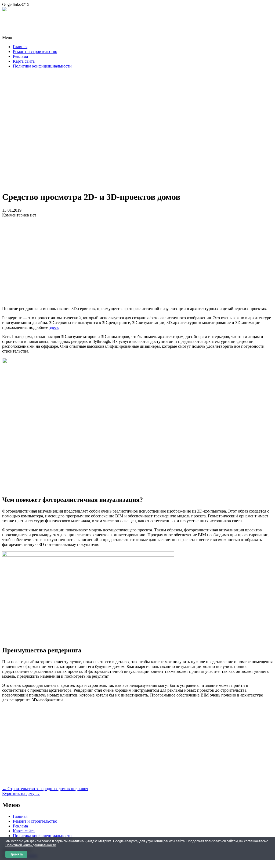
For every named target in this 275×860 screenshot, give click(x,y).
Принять (16, 854)
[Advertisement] (137, 131)
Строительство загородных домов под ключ (45, 788)
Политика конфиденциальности (42, 66)
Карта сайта (24, 61)
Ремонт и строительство (35, 51)
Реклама (20, 56)
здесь (54, 327)
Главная (20, 46)
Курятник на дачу (21, 793)
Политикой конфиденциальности (30, 845)
